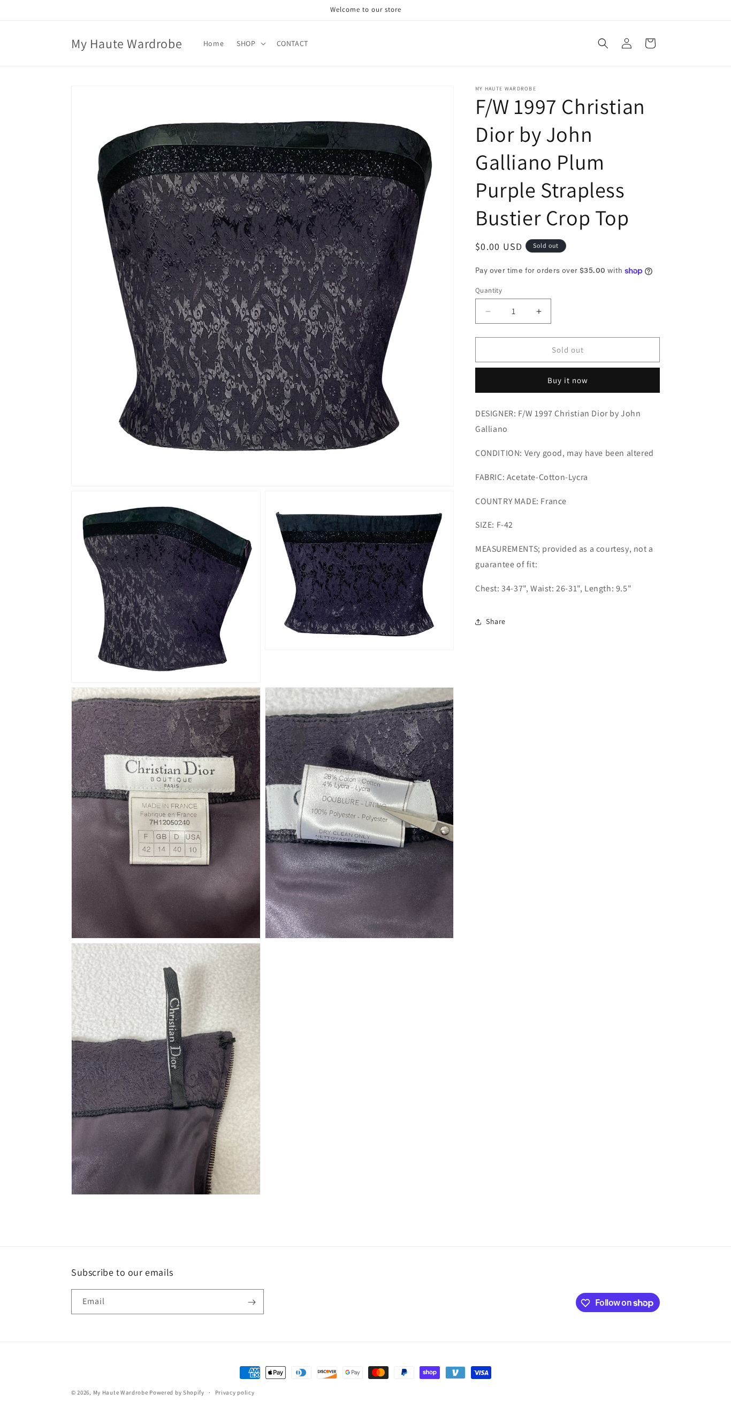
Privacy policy (235, 1392)
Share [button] (496, 621)
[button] (250, 43)
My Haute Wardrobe (120, 1392)
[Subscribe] (251, 1302)
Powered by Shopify (176, 1392)
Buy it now (567, 381)
